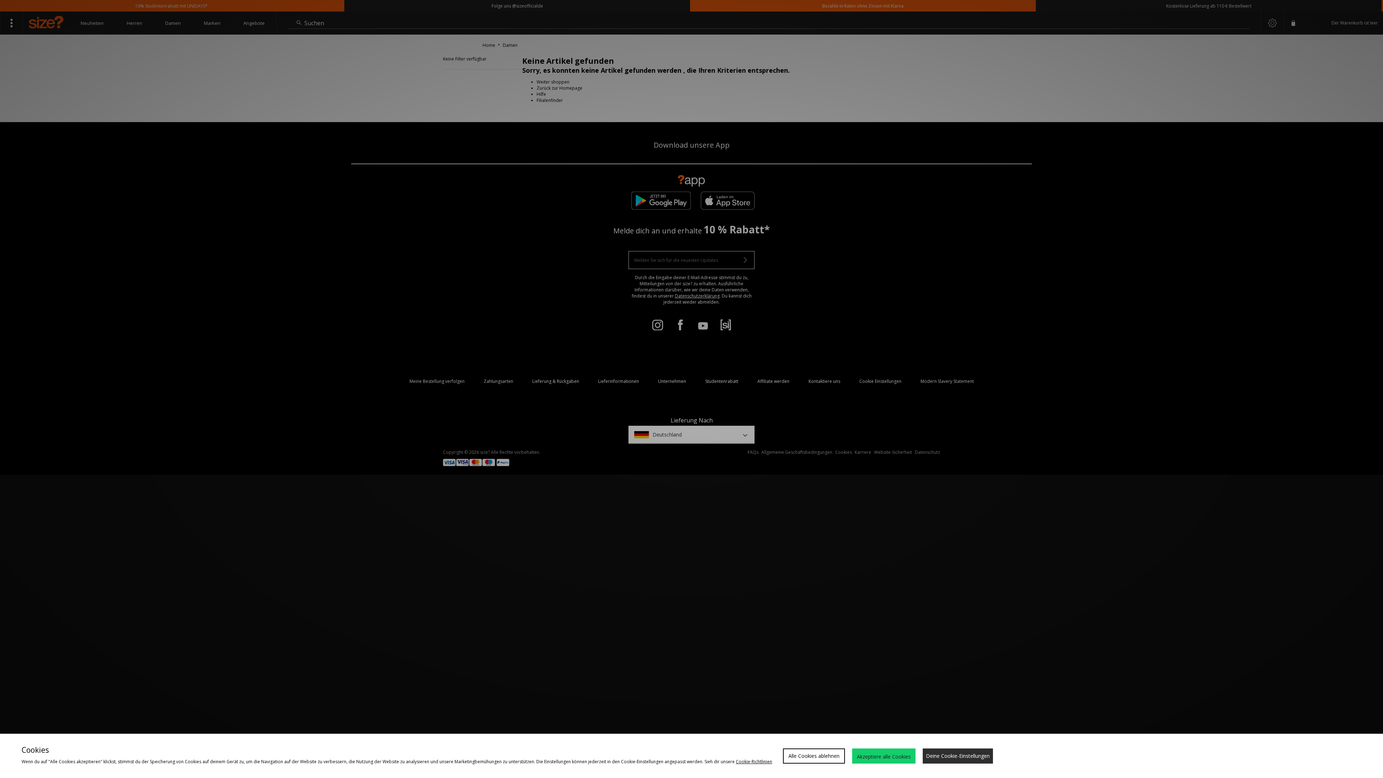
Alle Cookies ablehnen (814, 755)
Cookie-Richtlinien (754, 762)
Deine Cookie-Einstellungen (958, 755)
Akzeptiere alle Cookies (884, 756)
